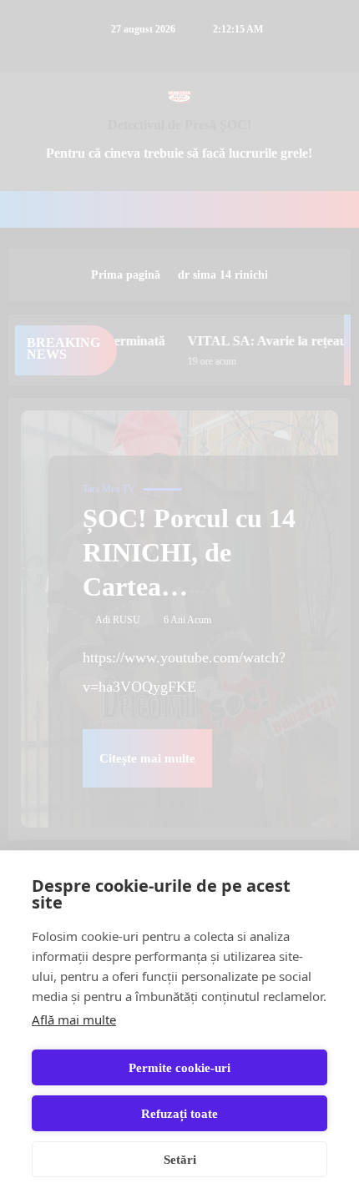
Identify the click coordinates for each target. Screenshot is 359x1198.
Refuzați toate (179, 1113)
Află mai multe (74, 1019)
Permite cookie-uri (179, 1068)
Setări (180, 1159)
